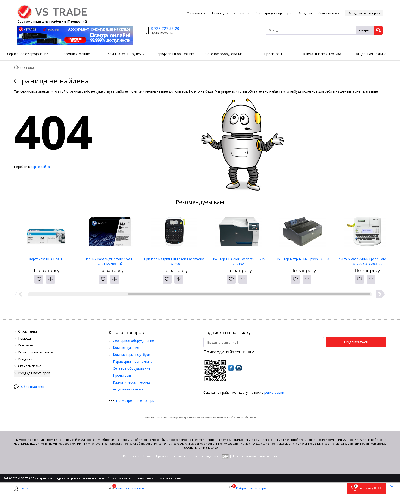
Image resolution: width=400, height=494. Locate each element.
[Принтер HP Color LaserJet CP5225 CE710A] (238, 234)
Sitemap (147, 456)
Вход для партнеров (364, 13)
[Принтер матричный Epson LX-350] (302, 234)
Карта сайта (131, 456)
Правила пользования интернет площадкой (187, 456)
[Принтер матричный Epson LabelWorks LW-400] (174, 234)
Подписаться (356, 342)
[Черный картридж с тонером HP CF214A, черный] (110, 234)
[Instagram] (238, 368)
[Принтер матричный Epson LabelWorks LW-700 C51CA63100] (366, 234)
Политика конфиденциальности (254, 456)
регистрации (274, 392)
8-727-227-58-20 (165, 28)
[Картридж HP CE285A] (46, 234)
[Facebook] (231, 368)
